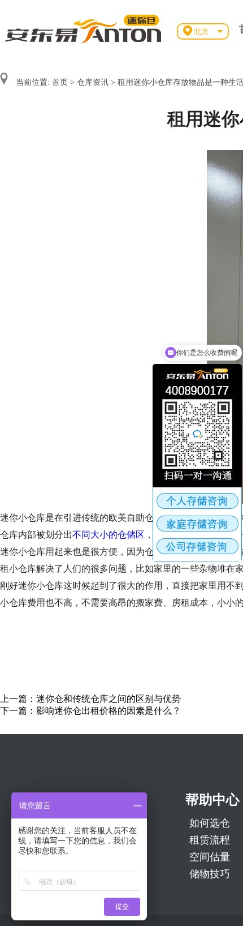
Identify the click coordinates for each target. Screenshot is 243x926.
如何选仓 (209, 823)
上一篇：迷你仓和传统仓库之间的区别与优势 (90, 699)
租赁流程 (209, 840)
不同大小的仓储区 (108, 534)
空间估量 (209, 857)
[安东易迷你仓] (83, 28)
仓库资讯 (93, 82)
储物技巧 (209, 874)
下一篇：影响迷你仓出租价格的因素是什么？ (90, 710)
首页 (60, 82)
